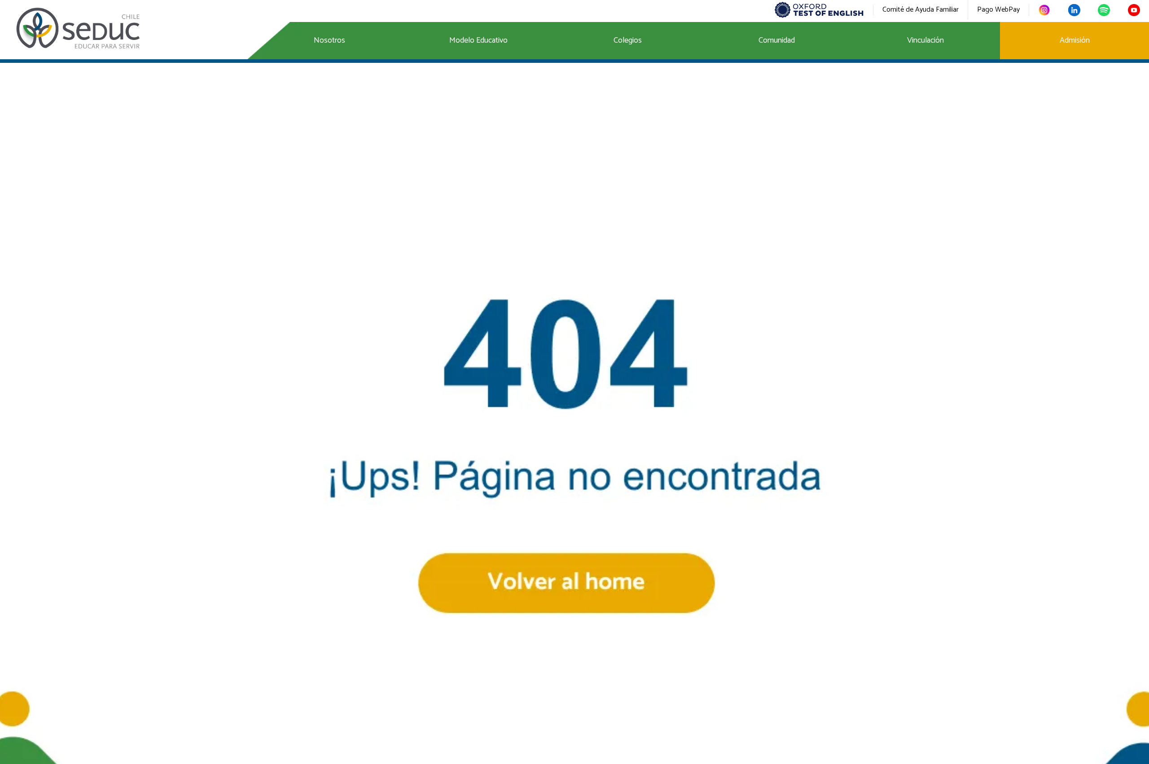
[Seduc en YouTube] (1134, 10)
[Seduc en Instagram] (1044, 10)
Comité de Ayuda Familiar (920, 10)
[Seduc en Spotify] (1104, 10)
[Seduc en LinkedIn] (1074, 10)
